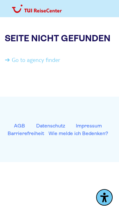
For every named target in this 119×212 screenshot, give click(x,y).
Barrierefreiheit (26, 133)
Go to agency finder (36, 59)
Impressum (89, 126)
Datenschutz (50, 126)
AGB (19, 126)
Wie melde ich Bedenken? (78, 133)
